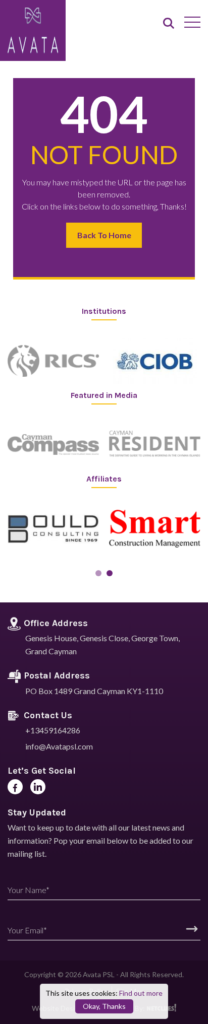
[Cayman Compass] (53, 445)
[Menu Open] (192, 22)
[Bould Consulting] (53, 529)
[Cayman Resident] (154, 445)
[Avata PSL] (33, 31)
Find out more (141, 993)
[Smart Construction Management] (154, 529)
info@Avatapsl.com (59, 746)
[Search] (168, 24)
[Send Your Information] (191, 929)
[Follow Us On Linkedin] (37, 786)
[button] (98, 573)
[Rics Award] (53, 361)
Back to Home (104, 235)
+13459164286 (52, 730)
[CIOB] (154, 361)
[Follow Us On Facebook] (15, 786)
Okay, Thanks (104, 1006)
